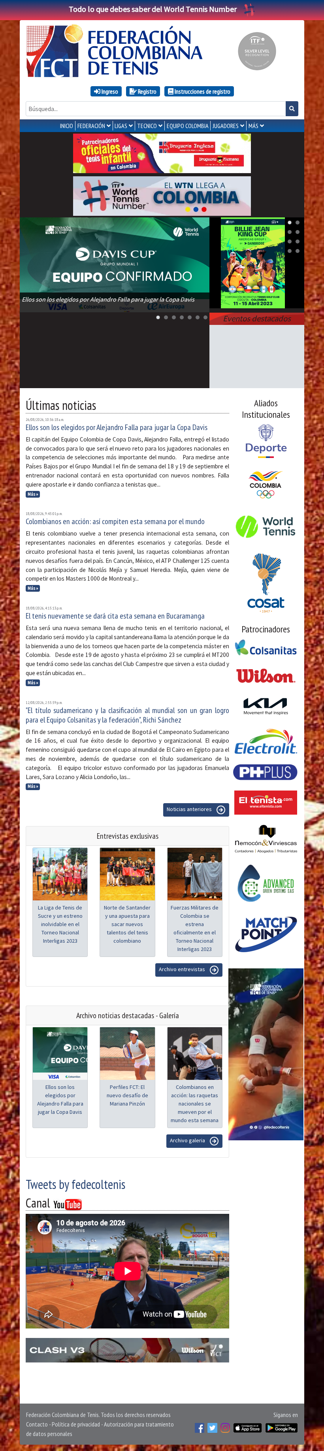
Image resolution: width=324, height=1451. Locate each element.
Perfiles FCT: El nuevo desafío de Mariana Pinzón (127, 1095)
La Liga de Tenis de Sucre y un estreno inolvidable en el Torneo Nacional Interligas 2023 (60, 924)
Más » (33, 494)
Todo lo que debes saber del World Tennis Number (153, 9)
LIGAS (121, 126)
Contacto (37, 1424)
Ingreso (109, 91)
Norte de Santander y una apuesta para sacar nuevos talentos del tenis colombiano (127, 924)
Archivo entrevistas (182, 969)
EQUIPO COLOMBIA (188, 126)
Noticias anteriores (190, 809)
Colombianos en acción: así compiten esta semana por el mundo (115, 521)
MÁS (253, 126)
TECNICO (147, 126)
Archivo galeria (188, 1140)
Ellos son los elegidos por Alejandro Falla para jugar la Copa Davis (116, 427)
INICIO (66, 126)
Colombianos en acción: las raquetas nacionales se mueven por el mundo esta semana (195, 1103)
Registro (146, 91)
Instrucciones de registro (201, 91)
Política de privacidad (76, 1424)
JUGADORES (226, 126)
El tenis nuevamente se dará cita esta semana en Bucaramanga (115, 616)
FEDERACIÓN (91, 126)
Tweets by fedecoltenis (75, 1184)
